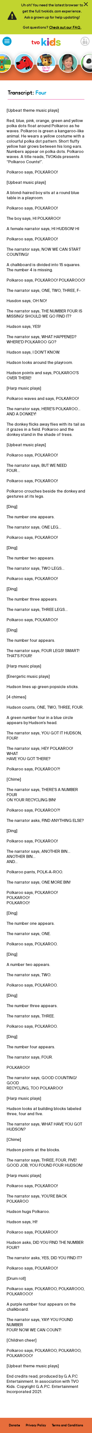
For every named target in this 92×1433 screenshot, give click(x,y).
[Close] (86, 4)
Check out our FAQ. (65, 27)
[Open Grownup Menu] (85, 42)
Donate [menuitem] (14, 1425)
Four (40, 93)
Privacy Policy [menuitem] (36, 1425)
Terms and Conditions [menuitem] (67, 1425)
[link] (46, 42)
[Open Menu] (7, 42)
